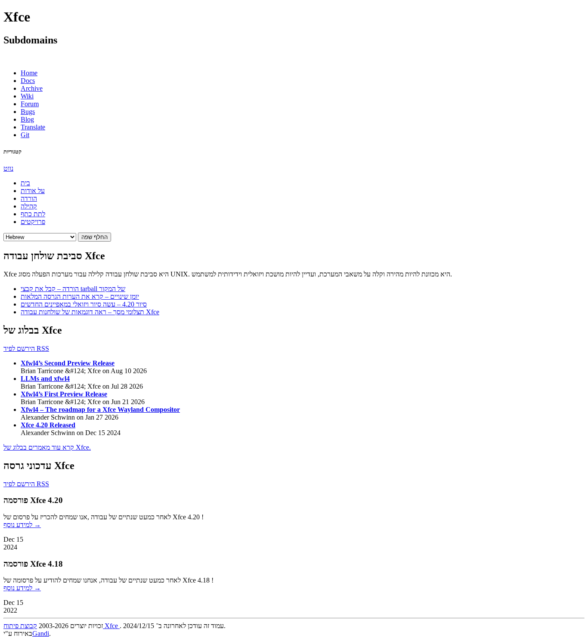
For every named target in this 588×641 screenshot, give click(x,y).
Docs (28, 80)
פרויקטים (33, 221)
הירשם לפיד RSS (26, 348)
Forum (30, 103)
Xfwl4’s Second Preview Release (68, 363)
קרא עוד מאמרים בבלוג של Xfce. (47, 447)
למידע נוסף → (22, 524)
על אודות (33, 190)
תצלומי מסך (90, 312)
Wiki (27, 96)
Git (25, 134)
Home (29, 73)
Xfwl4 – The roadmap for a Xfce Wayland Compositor (100, 409)
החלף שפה (94, 237)
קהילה (29, 206)
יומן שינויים (80, 296)
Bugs (28, 111)
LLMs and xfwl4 (45, 378)
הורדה (29, 198)
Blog (27, 119)
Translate (33, 127)
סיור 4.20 (84, 304)
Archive (32, 88)
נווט (8, 168)
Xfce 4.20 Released (48, 425)
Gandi (40, 633)
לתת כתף (33, 214)
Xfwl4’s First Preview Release (64, 394)
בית (25, 183)
